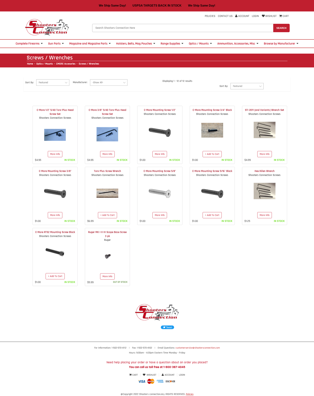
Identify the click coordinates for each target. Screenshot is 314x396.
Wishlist (271, 16)
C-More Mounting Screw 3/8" (55, 171)
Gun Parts (54, 44)
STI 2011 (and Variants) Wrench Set (264, 110)
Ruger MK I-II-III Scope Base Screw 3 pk (107, 234)
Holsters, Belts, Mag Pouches (134, 44)
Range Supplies (170, 44)
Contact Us (225, 16)
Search (281, 28)
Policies (210, 16)
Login (255, 16)
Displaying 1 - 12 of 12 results (177, 81)
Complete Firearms (27, 44)
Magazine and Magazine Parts (88, 44)
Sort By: (29, 82)
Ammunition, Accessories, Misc (236, 44)
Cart (135, 375)
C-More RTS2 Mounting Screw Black (55, 232)
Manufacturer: (80, 82)
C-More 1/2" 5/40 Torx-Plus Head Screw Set (55, 112)
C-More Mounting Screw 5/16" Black (212, 171)
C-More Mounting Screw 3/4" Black (212, 110)
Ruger (107, 240)
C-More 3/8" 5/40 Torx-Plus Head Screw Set (107, 112)
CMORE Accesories (65, 63)
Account (243, 16)
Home (30, 63)
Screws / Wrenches (89, 63)
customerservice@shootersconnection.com (198, 347)
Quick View (55, 132)
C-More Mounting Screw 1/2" (160, 110)
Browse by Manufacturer (279, 44)
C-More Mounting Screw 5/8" (160, 171)
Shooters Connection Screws (55, 118)
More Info (55, 154)
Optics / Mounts (199, 44)
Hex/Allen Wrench (265, 171)
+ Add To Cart (212, 154)
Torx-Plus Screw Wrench (107, 171)
